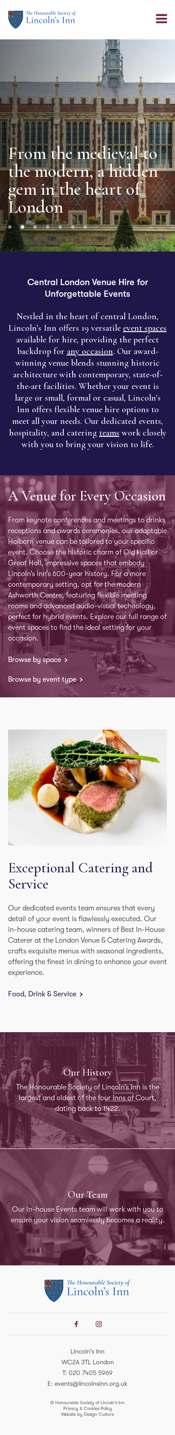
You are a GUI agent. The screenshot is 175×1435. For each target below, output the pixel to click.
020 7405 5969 (91, 1372)
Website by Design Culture (87, 1414)
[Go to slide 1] (10, 227)
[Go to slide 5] (60, 227)
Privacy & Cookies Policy (87, 1408)
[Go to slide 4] (47, 227)
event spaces (144, 328)
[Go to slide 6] (72, 227)
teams (109, 432)
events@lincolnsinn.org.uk (91, 1383)
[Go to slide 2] (22, 227)
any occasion (90, 351)
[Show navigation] (161, 19)
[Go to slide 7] (85, 227)
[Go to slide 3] (35, 227)
